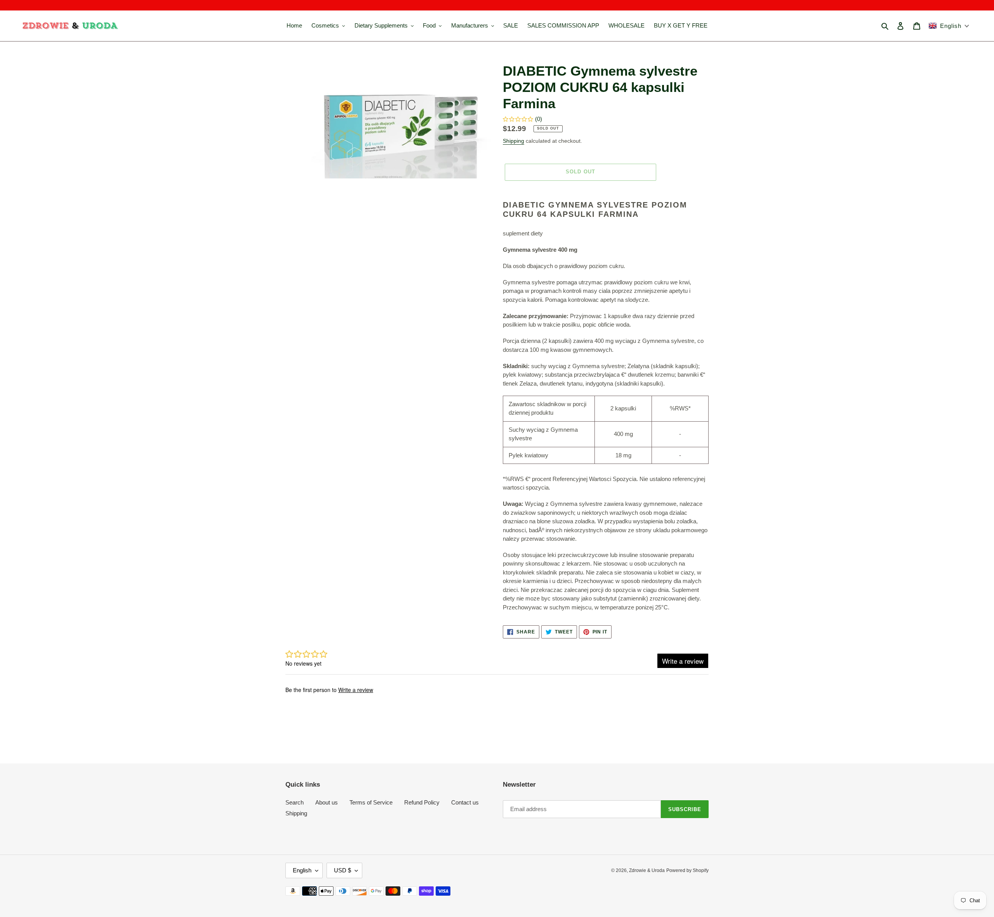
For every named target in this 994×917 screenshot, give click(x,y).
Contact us (465, 802)
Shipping (513, 141)
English (302, 870)
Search (294, 802)
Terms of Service (371, 802)
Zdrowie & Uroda (647, 870)
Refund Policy (422, 802)
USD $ (342, 870)
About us (326, 802)
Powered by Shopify (687, 870)
